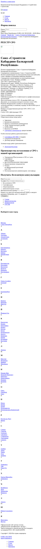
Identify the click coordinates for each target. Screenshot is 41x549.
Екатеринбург (5, 292)
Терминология (9, 202)
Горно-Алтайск (6, 281)
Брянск (3, 253)
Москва (3, 223)
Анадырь (4, 235)
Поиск (3, 29)
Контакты (8, 21)
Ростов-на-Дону (6, 419)
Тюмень (3, 455)
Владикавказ (5, 272)
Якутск (3, 521)
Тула (2, 454)
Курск (3, 331)
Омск (2, 390)
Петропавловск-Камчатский (10, 410)
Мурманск (4, 360)
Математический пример (9, 190)
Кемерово (4, 336)
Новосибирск (5, 378)
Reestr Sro (11, 35)
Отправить (5, 196)
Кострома (4, 341)
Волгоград (4, 267)
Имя (2, 179)
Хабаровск (4, 479)
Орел (2, 394)
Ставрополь (4, 436)
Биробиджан (5, 254)
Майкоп (3, 362)
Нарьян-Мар (5, 373)
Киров (3, 337)
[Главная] (4, 9)
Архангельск (5, 237)
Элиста (3, 502)
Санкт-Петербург (6, 224)
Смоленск (4, 434)
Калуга (3, 334)
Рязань (3, 420)
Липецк (3, 350)
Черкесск (4, 493)
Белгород (4, 251)
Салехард (4, 433)
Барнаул (3, 249)
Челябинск (4, 488)
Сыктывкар (4, 438)
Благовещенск (5, 247)
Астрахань (4, 238)
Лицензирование (8, 187)
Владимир (4, 265)
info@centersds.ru (6, 538)
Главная (7, 16)
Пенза (3, 403)
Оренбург (4, 392)
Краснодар (4, 322)
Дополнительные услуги (11, 188)
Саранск (3, 440)
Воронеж (4, 270)
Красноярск (4, 325)
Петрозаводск (5, 408)
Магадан (3, 359)
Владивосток (5, 263)
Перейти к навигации (8, 1)
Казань (3, 324)
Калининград (5, 332)
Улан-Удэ (4, 468)
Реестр (7, 19)
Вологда (3, 268)
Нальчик (3, 381)
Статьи (7, 199)
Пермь (3, 405)
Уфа (2, 466)
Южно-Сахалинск (6, 511)
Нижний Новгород (7, 375)
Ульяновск (4, 464)
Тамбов (3, 449)
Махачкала (4, 364)
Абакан (3, 233)
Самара (3, 429)
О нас (6, 18)
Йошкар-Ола (5, 313)
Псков (3, 406)
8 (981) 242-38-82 (6, 536)
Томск (3, 452)
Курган (3, 329)
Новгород (4, 376)
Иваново (3, 302)
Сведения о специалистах (13, 130)
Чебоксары (4, 491)
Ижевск (3, 301)
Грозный (3, 283)
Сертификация (8, 185)
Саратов (3, 431)
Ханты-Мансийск (6, 477)
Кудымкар (4, 339)
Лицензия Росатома (11, 147)
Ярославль (4, 520)
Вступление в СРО (9, 183)
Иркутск (3, 304)
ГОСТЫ (7, 204)
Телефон (3, 181)
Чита (2, 489)
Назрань (3, 380)
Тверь (2, 450)
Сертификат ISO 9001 (12, 137)
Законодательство (10, 201)
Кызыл (3, 327)
